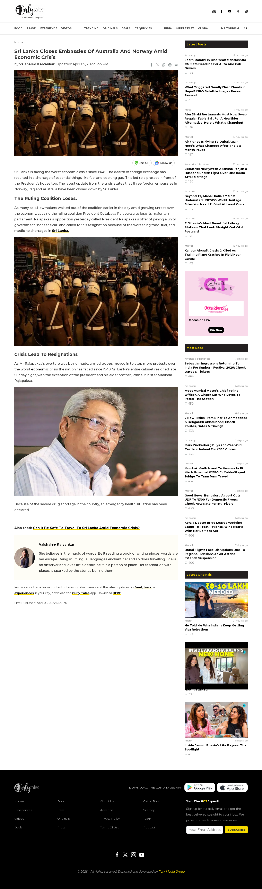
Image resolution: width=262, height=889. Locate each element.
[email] (176, 65)
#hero (188, 620)
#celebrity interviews (197, 164)
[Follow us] (165, 163)
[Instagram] (246, 11)
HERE (117, 593)
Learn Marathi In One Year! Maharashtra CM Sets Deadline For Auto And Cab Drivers (215, 64)
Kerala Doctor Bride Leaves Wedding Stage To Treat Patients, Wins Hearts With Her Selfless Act (214, 527)
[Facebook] (221, 11)
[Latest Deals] (216, 296)
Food (18, 28)
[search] (244, 28)
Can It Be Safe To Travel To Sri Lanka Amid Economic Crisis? (86, 528)
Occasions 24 (199, 320)
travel (147, 587)
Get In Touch (152, 801)
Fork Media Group (172, 871)
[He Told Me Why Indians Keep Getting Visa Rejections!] (216, 599)
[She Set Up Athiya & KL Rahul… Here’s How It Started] (216, 659)
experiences (24, 593)
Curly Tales (80, 593)
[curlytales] (26, 792)
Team (147, 819)
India (168, 28)
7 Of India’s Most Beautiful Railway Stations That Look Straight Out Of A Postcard (214, 227)
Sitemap (149, 810)
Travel (32, 28)
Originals (110, 28)
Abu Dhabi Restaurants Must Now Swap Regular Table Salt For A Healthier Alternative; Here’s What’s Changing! (216, 118)
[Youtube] (229, 11)
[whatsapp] (163, 65)
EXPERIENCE (48, 28)
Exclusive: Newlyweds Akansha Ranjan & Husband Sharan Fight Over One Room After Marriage (216, 173)
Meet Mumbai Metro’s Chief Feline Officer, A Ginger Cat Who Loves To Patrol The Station (213, 395)
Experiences (23, 810)
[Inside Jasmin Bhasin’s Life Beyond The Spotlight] (216, 719)
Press (61, 827)
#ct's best (190, 191)
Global (203, 28)
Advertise (106, 810)
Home (18, 42)
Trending (91, 28)
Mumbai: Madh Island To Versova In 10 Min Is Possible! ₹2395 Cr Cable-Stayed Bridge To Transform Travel (215, 472)
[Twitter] (237, 11)
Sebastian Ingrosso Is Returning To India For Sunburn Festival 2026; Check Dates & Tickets (215, 367)
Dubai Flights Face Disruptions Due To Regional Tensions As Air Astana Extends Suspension (215, 554)
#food (188, 109)
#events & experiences (197, 358)
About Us (107, 801)
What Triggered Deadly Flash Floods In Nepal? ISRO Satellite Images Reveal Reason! (215, 91)
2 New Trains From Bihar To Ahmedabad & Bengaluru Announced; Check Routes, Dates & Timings (216, 422)
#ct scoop (190, 55)
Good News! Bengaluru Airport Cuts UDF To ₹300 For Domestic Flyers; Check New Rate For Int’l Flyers (213, 499)
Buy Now (216, 330)
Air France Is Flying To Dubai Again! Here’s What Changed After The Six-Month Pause (213, 146)
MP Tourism (230, 28)
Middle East (185, 28)
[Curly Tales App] (199, 788)
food (138, 587)
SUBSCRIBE (236, 829)
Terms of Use (109, 827)
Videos (66, 28)
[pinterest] (170, 65)
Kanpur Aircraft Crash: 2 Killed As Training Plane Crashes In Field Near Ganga (213, 255)
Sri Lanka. (60, 231)
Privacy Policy (110, 819)
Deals (126, 28)
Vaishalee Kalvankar (37, 64)
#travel (189, 136)
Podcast (149, 827)
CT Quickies (143, 28)
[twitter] (157, 65)
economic (40, 369)
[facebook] (151, 65)
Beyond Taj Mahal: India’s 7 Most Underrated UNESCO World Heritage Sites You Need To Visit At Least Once (215, 200)
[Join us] (142, 163)
